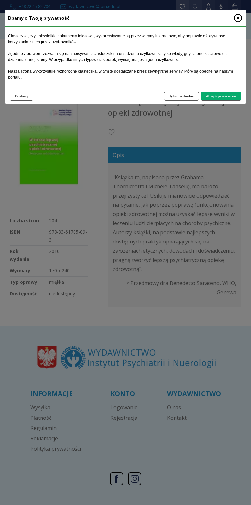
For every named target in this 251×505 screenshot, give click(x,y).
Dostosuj (21, 96)
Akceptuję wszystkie (221, 96)
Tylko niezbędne (181, 96)
